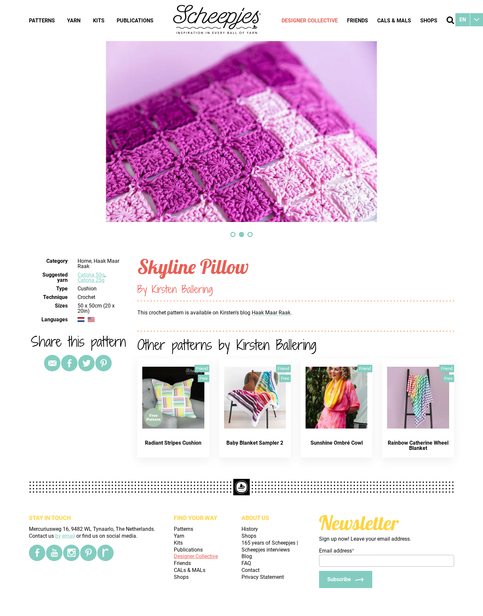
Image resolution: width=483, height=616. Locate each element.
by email (65, 536)
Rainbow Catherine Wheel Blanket (418, 445)
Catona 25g (91, 280)
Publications (135, 20)
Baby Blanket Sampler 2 (254, 443)
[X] (86, 363)
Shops (428, 20)
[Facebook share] (69, 363)
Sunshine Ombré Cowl (336, 443)
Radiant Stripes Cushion (173, 443)
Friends (357, 20)
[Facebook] (37, 553)
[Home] (217, 20)
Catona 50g (91, 275)
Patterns (42, 20)
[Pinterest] (103, 363)
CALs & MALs (394, 20)
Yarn (73, 20)
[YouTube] (54, 553)
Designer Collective (310, 20)
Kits (98, 20)
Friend (202, 368)
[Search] (450, 20)
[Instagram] (71, 553)
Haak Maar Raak (271, 312)
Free (203, 378)
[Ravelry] (105, 553)
